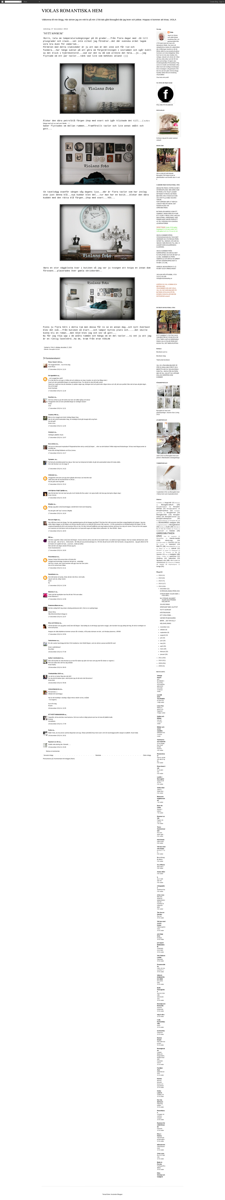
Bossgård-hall (171, 512)
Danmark (159, 1128)
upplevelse (172, 556)
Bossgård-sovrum (54, 349)
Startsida (98, 755)
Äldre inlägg (147, 755)
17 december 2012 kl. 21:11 (57, 568)
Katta (50, 730)
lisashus (51, 397)
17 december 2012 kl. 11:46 (57, 426)
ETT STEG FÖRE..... (166, 615)
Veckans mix (161, 560)
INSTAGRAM (159, 538)
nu (167, 548)
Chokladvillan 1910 (54, 673)
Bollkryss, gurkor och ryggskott (160, 709)
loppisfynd (172, 544)
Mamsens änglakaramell (161, 798)
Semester (168, 552)
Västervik (170, 562)
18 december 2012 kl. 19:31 (57, 735)
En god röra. (160, 700)
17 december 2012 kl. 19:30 (57, 550)
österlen (161, 564)
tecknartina (161, 1031)
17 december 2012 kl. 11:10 (57, 369)
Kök (179, 542)
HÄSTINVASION (165, 612)
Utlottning (159, 558)
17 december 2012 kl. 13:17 (57, 453)
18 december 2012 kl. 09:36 (57, 683)
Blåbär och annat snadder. (160, 729)
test (166, 554)
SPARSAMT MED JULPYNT (169, 607)
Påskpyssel (175, 550)
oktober (162, 630)
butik (168, 527)
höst (165, 536)
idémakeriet (161, 1145)
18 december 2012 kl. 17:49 (57, 724)
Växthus (177, 562)
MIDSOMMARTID (171, 546)
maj (161, 643)
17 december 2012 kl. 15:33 (57, 498)
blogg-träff (168, 502)
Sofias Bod (160, 788)
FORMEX (168, 528)
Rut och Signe (53, 520)
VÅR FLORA (174, 560)
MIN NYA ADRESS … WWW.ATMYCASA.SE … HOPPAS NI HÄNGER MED (161, 902)
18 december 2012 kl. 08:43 (57, 667)
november (163, 627)
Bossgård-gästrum (162, 510)
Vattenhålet (172, 558)
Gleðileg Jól (160, 1094)
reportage (159, 552)
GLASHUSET (160, 531)
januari (162, 654)
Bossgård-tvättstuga (161, 520)
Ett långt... (160, 937)
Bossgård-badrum (161, 506)
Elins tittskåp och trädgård (161, 1175)
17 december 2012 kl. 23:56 (57, 634)
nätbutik (173, 548)
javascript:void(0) (160, 542)
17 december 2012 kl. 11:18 (57, 391)
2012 (160, 586)
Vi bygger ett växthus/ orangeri (160, 1116)
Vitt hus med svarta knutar (161, 923)
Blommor (177, 502)
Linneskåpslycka (54, 689)
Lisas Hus (160, 706)
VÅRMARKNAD (160, 562)
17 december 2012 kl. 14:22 (57, 469)
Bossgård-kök (161, 515)
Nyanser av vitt (53, 742)
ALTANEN (159, 502)
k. (157, 877)
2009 (160, 663)
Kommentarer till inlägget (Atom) (64, 759)
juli (161, 638)
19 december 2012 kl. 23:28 (57, 747)
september (163, 632)
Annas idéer (161, 872)
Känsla (159, 1079)
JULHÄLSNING (165, 604)
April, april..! (160, 866)
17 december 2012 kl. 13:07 (57, 437)
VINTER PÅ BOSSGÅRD (168, 618)
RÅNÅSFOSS (161, 732)
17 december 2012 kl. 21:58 (57, 599)
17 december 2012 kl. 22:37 (57, 617)
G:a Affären (161, 865)
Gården (172, 531)
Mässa (161, 548)
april (161, 646)
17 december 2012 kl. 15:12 (57, 484)
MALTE (159, 546)
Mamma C (51, 592)
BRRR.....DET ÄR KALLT (168, 621)
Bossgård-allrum (167, 505)
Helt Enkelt (160, 840)
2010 (160, 660)
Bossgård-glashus (172, 508)
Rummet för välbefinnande (161, 1125)
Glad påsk (160, 959)
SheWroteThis (161, 889)
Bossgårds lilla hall (175, 520)
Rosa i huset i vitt (54, 362)
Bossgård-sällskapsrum (163, 518)
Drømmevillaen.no (54, 605)
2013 (160, 583)
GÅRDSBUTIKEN (165, 533)
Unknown (51, 475)
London (162, 544)
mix (179, 546)
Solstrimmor (52, 640)
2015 (160, 578)
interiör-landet (175, 538)
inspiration (174, 536)
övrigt (158, 566)
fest (162, 528)
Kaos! (158, 1025)
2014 (160, 581)
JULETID (171, 542)
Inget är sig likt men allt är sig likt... (161, 759)
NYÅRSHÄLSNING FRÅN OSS (170, 591)
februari (162, 651)
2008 (160, 666)
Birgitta (50, 504)
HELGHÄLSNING (165, 623)
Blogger (119, 1194)
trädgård (173, 554)
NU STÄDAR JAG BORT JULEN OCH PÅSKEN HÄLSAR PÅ (168, 600)
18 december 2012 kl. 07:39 (57, 652)
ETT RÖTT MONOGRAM (56, 714)
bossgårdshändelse (161, 524)
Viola (171, 32)
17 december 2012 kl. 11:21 (57, 408)
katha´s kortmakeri (54, 658)
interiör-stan (169, 540)
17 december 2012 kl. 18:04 (57, 531)
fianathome (52, 574)
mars (162, 649)
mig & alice (160, 1014)
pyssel (166, 550)
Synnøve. (51, 459)
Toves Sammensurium (161, 829)
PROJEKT (159, 550)
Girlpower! (160, 1032)
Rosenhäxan (52, 557)
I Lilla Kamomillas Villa (161, 1021)
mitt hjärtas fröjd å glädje (56, 490)
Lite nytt (159, 720)
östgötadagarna (172, 564)
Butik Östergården (161, 989)
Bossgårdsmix (174, 525)
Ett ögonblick (52, 375)
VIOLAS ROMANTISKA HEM (72, 10)
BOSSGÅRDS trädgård (167, 522)
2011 (160, 658)
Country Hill (52, 415)
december (163, 589)
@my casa (160, 895)
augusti (162, 635)
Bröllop (162, 527)
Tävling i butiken (161, 556)
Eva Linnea (52, 444)
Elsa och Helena (53, 623)
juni (161, 641)
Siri (176, 552)
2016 (160, 575)
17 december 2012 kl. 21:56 (57, 585)
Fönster (176, 528)
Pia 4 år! (159, 916)
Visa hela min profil (162, 77)
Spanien (159, 554)
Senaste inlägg (48, 755)
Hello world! (160, 841)
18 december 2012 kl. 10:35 (57, 708)
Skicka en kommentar (53, 751)
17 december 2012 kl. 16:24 (57, 513)
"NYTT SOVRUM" (165, 610)
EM (49, 537)
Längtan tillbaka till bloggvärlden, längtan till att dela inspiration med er (161, 1057)
